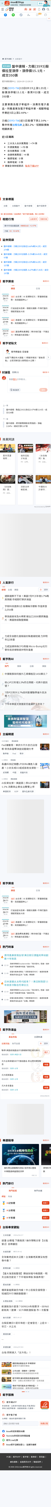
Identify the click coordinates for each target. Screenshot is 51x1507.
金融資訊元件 (25, 1461)
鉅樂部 (34, 1456)
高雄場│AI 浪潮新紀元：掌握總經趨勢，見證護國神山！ (29, 321)
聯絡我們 (37, 1461)
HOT (12, 297)
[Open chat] (45, 14)
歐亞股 (13, 760)
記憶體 (11, 1202)
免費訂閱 (44, 1423)
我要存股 (43, 219)
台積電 (11, 1210)
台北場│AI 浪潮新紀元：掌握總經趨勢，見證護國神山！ (29, 298)
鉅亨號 (25, 1456)
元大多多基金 (7, 1085)
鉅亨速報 (8, 59)
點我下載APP (32, 165)
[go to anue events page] (39, 9)
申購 (46, 1064)
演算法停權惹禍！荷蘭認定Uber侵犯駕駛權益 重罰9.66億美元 (25, 488)
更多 (46, 590)
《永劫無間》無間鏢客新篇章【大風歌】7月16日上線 (43, 457)
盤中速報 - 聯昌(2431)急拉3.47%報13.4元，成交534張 (26, 411)
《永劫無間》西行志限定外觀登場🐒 (7, 488)
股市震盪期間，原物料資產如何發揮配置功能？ (7, 457)
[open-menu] (2, 9)
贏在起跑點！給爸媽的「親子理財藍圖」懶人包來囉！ (24, 214)
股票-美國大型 (15, 1054)
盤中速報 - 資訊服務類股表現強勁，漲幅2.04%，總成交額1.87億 (24, 424)
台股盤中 (18, 59)
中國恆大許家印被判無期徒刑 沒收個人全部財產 (43, 488)
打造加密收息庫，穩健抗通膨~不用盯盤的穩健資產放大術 (29, 310)
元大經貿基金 (7, 1074)
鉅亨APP (16, 1456)
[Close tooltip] (43, 21)
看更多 (45, 281)
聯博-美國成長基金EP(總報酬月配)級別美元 (21, 1050)
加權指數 (17, 124)
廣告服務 (13, 1461)
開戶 (46, 1052)
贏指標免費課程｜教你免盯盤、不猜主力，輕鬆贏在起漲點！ (30, 333)
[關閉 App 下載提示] (2, 3)
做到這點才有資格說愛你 (25, 457)
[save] (37, 15)
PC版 (8, 1456)
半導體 (11, 1217)
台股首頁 (33, 219)
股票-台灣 (14, 1068)
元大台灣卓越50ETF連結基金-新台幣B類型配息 (21, 1062)
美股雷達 (15, 741)
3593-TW (13, 88)
